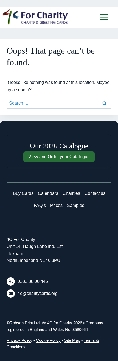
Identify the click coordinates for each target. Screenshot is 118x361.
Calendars (48, 193)
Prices (56, 205)
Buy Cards (23, 193)
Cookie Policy (48, 340)
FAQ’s (40, 205)
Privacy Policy (19, 340)
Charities (71, 193)
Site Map (72, 340)
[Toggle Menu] (104, 17)
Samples (75, 205)
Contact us (95, 193)
